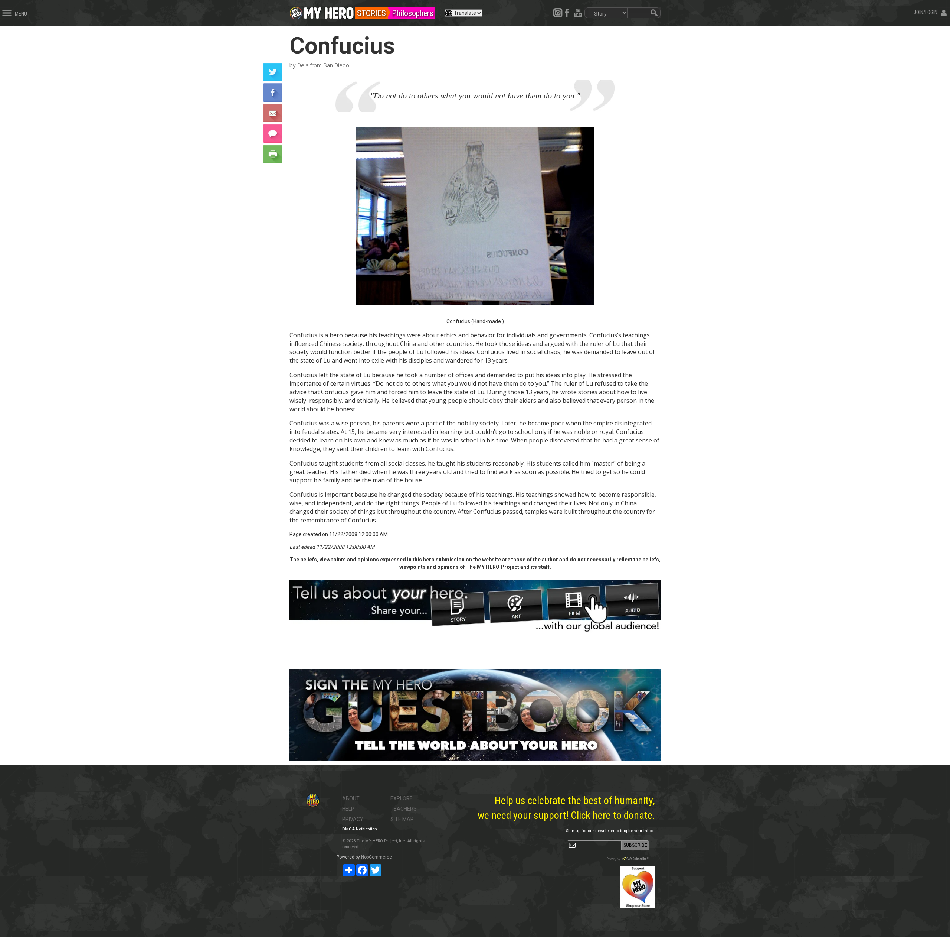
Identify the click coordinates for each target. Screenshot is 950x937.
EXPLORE (401, 798)
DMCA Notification (359, 829)
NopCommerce (376, 857)
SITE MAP (402, 819)
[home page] (328, 11)
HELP (348, 809)
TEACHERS (403, 809)
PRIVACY (352, 819)
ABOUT (351, 798)
